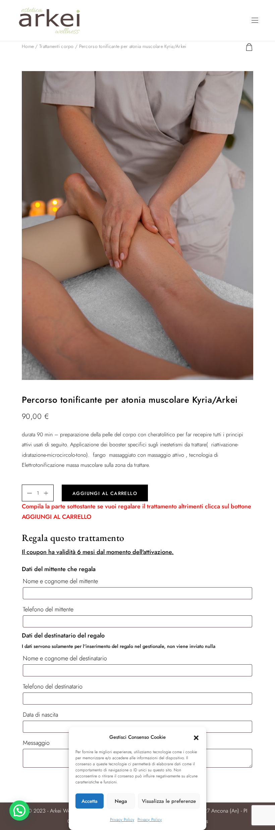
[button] (196, 737)
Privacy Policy (122, 820)
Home (28, 46)
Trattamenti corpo (56, 46)
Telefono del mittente (49, 609)
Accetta (89, 801)
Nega (121, 801)
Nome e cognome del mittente (61, 581)
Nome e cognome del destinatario (66, 658)
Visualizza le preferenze (169, 801)
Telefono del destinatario (53, 686)
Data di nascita (41, 714)
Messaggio (37, 742)
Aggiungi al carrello (104, 493)
